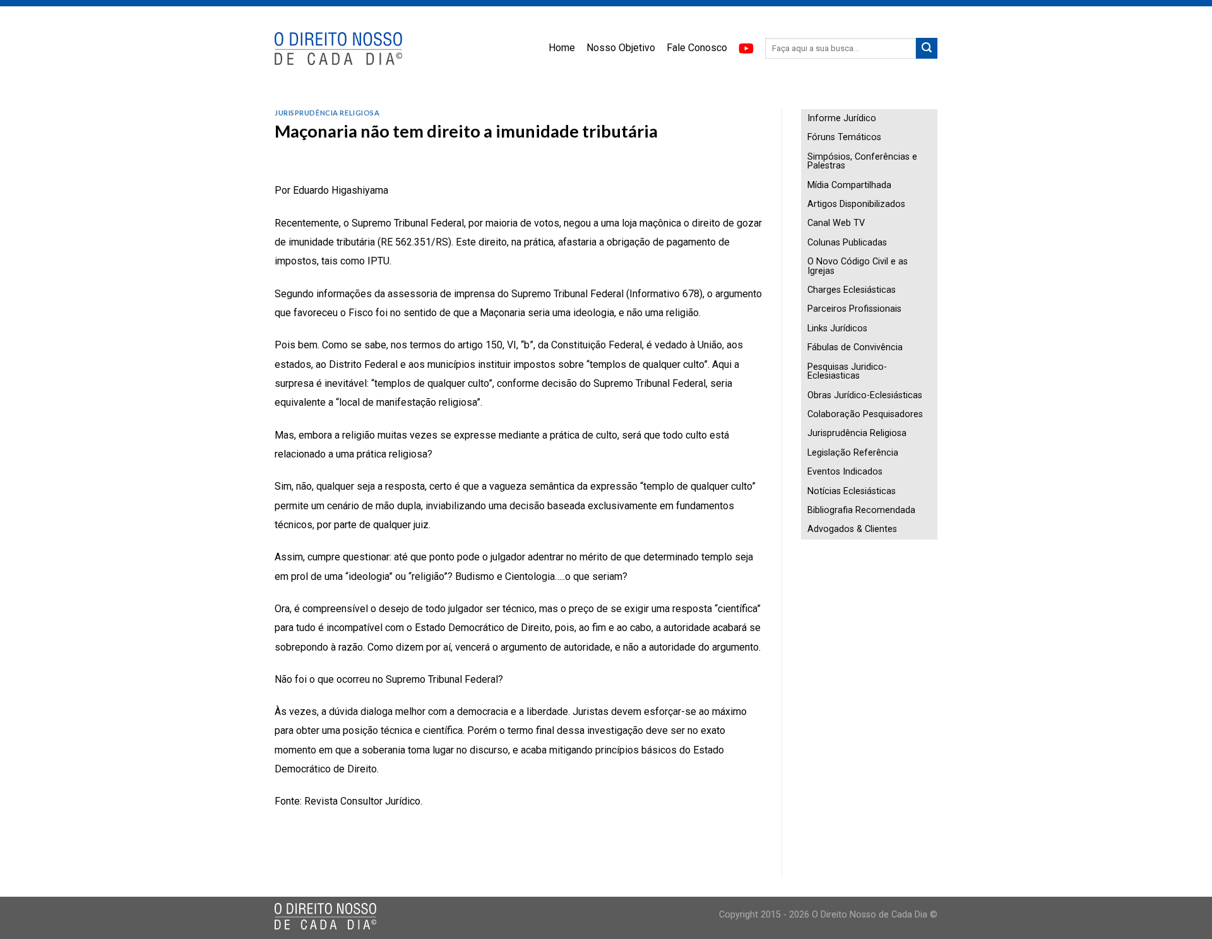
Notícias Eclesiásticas (851, 491)
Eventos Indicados (844, 471)
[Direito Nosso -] (339, 48)
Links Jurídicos (837, 328)
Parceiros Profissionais (854, 309)
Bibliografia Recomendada (861, 510)
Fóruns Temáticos (844, 137)
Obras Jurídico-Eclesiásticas (864, 395)
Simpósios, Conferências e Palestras (862, 161)
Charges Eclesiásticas (851, 290)
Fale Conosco (697, 48)
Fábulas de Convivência (855, 347)
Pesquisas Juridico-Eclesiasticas (847, 371)
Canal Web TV (836, 223)
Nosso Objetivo (620, 48)
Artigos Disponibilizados (856, 204)
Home (562, 48)
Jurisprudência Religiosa (327, 113)
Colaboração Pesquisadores (865, 414)
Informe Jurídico (841, 118)
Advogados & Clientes (852, 529)
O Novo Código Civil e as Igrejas (857, 266)
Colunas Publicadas (847, 242)
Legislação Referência (852, 452)
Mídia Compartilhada (849, 185)
